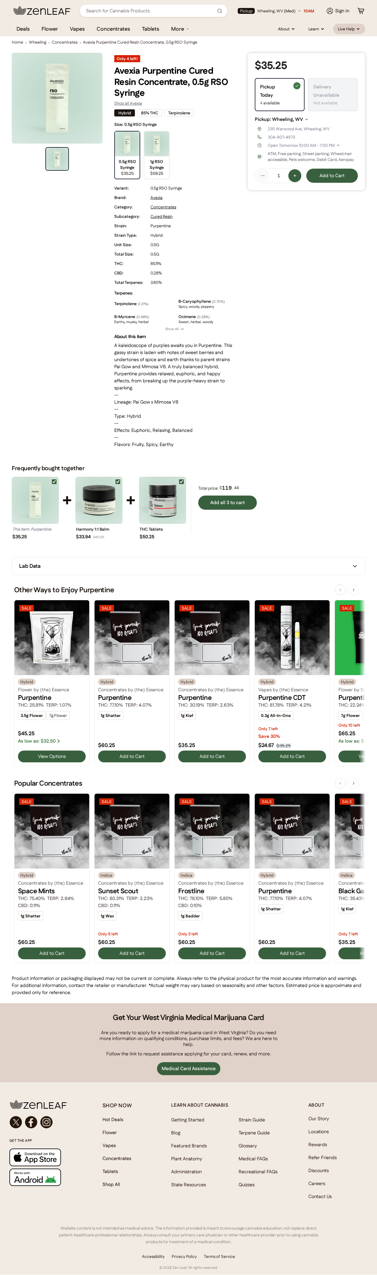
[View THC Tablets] (162, 500)
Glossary (248, 1145)
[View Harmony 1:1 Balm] (99, 500)
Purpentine (34, 697)
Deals (23, 28)
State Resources (188, 1184)
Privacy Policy (184, 1256)
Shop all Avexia (128, 103)
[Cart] (360, 10)
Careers (316, 1183)
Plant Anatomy (186, 1158)
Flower (50, 28)
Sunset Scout (118, 891)
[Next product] (353, 590)
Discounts (318, 1170)
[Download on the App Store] (44, 1157)
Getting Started (187, 1119)
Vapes (77, 28)
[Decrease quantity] (262, 175)
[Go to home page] (44, 1104)
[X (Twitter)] (15, 1122)
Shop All (111, 1184)
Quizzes (246, 1184)
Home (17, 42)
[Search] (219, 11)
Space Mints (36, 891)
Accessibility (153, 1256)
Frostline (191, 891)
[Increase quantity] (294, 175)
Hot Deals (112, 1119)
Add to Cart (332, 175)
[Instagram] (46, 1122)
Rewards (317, 1144)
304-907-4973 (281, 137)
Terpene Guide (254, 1132)
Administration (186, 1171)
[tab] (57, 159)
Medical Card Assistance (189, 1068)
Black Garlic (356, 891)
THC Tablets (151, 529)
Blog (175, 1132)
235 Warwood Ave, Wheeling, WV (299, 129)
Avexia (157, 197)
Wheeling (37, 42)
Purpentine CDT (281, 697)
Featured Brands (189, 1145)
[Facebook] (31, 1122)
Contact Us (320, 1196)
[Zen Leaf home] (42, 10)
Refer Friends (322, 1157)
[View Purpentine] (35, 500)
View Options (52, 756)
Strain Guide (252, 1119)
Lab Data (30, 566)
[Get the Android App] (44, 1177)
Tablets (150, 28)
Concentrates (113, 28)
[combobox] (150, 11)
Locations (318, 1131)
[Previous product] (340, 590)
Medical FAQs (253, 1158)
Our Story (318, 1118)
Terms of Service (219, 1256)
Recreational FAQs (258, 1171)
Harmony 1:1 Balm (92, 529)
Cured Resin (162, 216)
